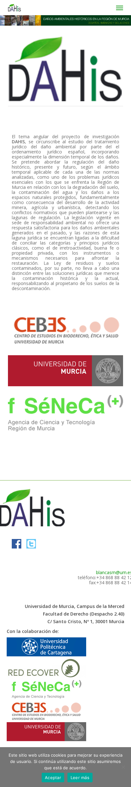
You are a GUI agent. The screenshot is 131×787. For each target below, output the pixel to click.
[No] (123, 767)
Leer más (80, 777)
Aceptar (53, 777)
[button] (119, 7)
